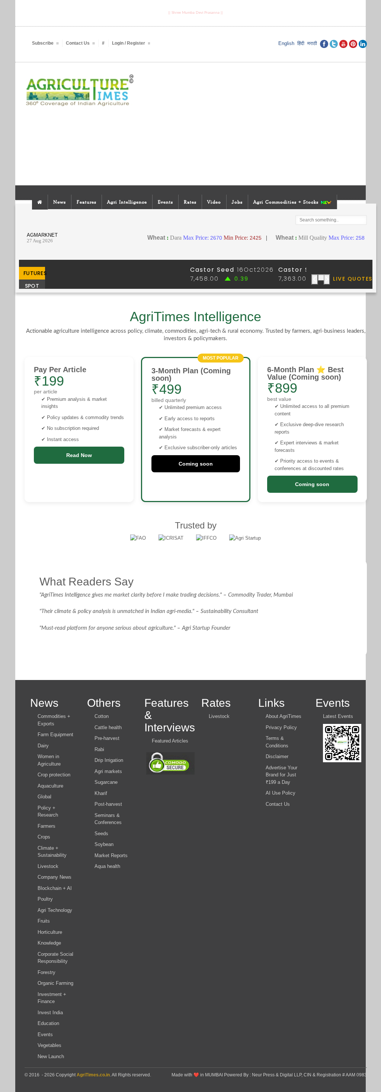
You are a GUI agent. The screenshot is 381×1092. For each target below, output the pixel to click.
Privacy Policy (281, 727)
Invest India (50, 1012)
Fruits (44, 921)
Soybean (104, 844)
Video (214, 202)
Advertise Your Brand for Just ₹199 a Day (281, 775)
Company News (54, 877)
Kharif (101, 793)
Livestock (48, 866)
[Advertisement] (256, 124)
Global (44, 796)
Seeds (101, 833)
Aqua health (107, 866)
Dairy (43, 745)
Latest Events (338, 716)
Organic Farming (55, 983)
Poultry (45, 899)
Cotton (102, 716)
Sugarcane (106, 782)
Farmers (46, 826)
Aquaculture (50, 786)
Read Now (79, 455)
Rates (190, 202)
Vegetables (49, 1045)
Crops (44, 837)
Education (48, 1023)
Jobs (237, 202)
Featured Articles (170, 741)
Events (165, 202)
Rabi (99, 749)
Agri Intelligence (127, 202)
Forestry (46, 972)
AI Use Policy (280, 793)
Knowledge (49, 943)
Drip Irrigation (109, 760)
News (59, 202)
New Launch (51, 1056)
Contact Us (278, 804)
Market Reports (111, 855)
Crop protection (54, 775)
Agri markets (108, 771)
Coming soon (196, 464)
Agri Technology (55, 910)
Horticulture (50, 932)
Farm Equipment (55, 734)
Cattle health (108, 727)
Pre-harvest (107, 738)
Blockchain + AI (55, 888)
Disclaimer (277, 756)
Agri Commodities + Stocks (286, 202)
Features (86, 202)
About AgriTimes (283, 716)
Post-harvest (108, 804)
